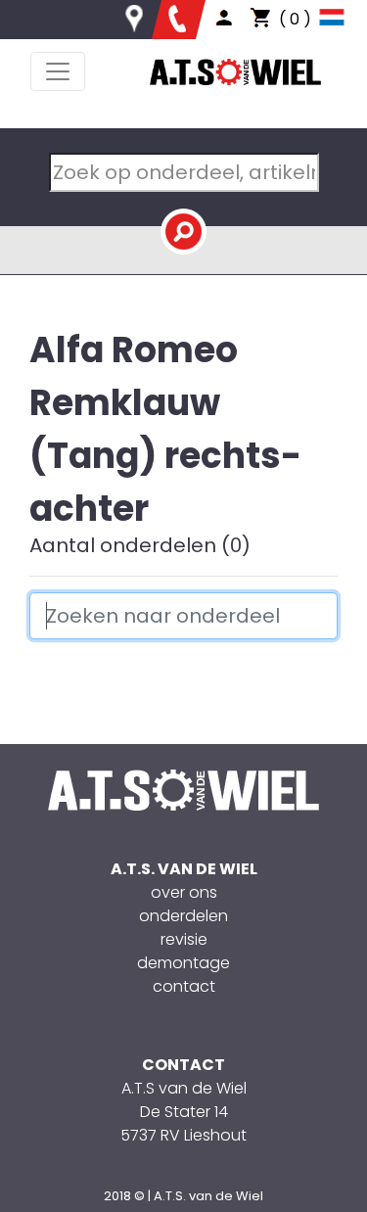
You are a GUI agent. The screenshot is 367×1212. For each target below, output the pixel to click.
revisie (184, 939)
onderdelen (183, 916)
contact (184, 986)
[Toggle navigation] (57, 71)
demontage (183, 963)
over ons (184, 892)
